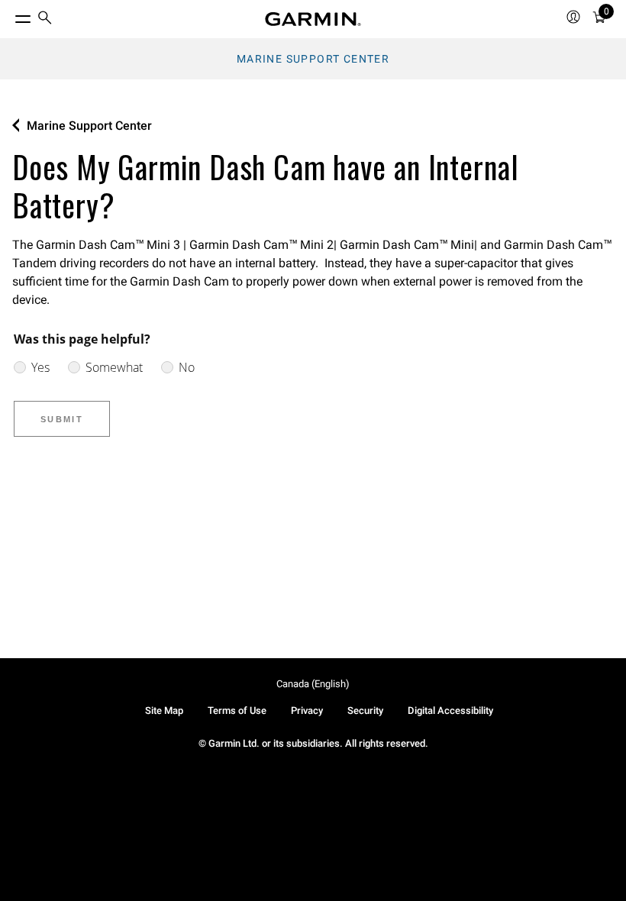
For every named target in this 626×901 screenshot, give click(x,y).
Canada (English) (313, 683)
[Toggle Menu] (9, 15)
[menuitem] (45, 19)
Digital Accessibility (450, 710)
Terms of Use (237, 710)
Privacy (307, 710)
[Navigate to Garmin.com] (313, 19)
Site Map (164, 710)
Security (365, 710)
